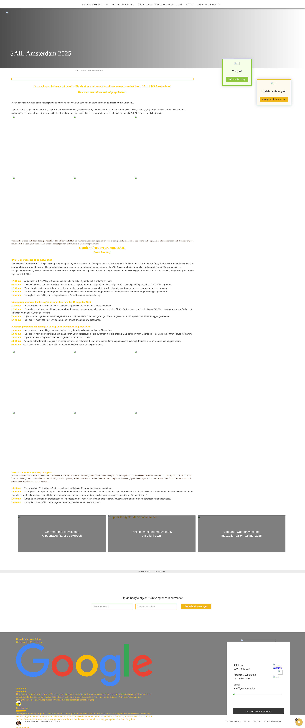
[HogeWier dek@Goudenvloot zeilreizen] (163, 206)
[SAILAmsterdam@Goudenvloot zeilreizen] (102, 145)
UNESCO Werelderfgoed (272, 721)
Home (77, 70)
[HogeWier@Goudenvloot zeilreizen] (102, 206)
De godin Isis (160, 571)
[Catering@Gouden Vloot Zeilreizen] (41, 206)
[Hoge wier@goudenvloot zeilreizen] (41, 440)
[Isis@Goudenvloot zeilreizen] (41, 379)
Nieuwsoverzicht (144, 571)
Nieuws (83, 70)
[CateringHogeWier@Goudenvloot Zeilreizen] (163, 145)
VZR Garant (247, 721)
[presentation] (13, 534)
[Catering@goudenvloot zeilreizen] (163, 379)
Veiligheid (257, 721)
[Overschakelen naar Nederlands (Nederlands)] (5, 4)
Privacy (238, 721)
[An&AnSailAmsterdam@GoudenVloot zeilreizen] (41, 145)
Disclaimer (230, 721)
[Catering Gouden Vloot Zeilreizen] (102, 440)
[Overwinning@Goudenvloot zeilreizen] (102, 379)
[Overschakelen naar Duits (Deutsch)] (9, 4)
